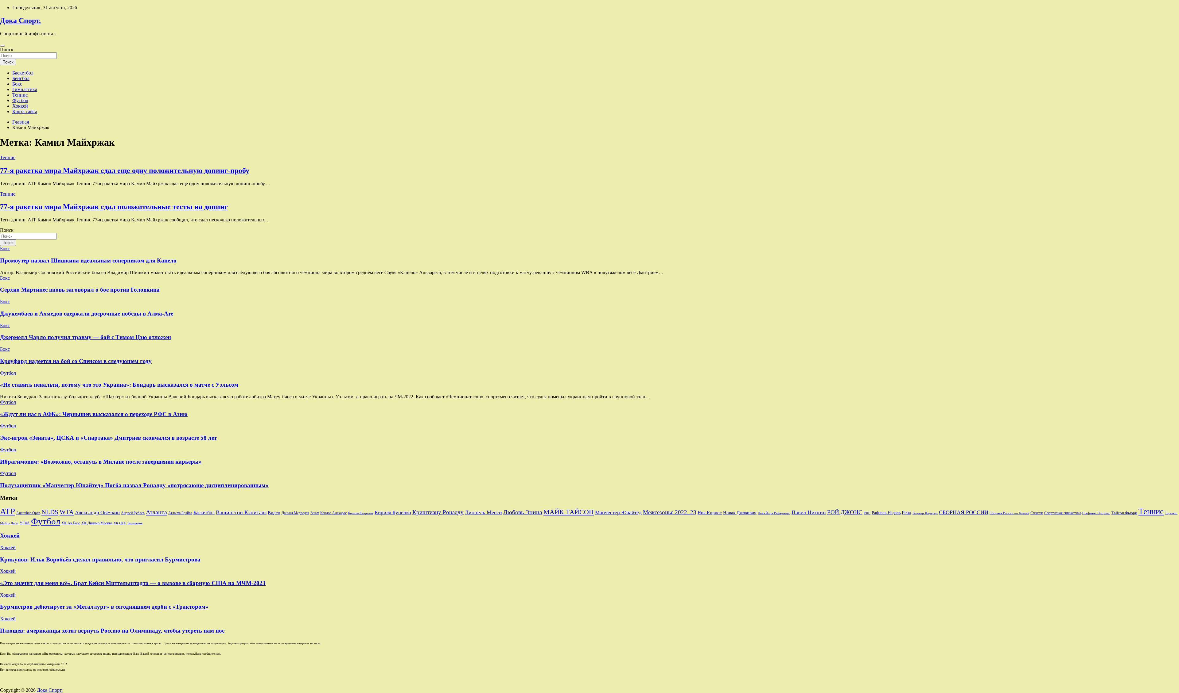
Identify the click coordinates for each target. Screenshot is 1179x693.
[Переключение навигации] (2, 46)
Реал (906, 512)
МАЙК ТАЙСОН (568, 512)
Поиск (7, 49)
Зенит (314, 513)
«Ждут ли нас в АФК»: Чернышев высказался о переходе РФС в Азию (94, 414)
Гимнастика (24, 89)
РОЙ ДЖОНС (844, 512)
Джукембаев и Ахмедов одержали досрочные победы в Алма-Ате (86, 313)
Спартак (1036, 513)
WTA (67, 512)
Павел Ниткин (809, 512)
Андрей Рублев (133, 513)
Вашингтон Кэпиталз (241, 512)
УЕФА (25, 523)
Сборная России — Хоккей (1009, 513)
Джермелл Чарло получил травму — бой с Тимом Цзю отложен (85, 337)
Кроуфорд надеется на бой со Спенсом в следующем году (76, 361)
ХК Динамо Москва (96, 523)
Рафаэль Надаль (886, 512)
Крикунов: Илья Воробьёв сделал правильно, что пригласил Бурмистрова (100, 559)
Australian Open (28, 513)
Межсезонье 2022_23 (669, 512)
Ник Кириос (710, 512)
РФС (867, 513)
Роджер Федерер (925, 513)
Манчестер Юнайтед (618, 512)
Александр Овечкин (97, 512)
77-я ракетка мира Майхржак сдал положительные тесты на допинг (114, 207)
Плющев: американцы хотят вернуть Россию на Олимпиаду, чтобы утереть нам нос (112, 630)
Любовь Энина (522, 512)
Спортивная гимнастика (1062, 513)
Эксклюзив (134, 523)
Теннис (20, 95)
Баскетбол (22, 72)
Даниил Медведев (295, 513)
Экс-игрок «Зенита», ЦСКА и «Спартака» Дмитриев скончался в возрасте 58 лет (108, 438)
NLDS (49, 512)
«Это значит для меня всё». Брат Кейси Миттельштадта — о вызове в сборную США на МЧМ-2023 (133, 583)
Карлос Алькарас (333, 513)
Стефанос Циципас (1096, 513)
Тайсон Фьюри (1124, 513)
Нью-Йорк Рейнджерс (774, 513)
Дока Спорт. (20, 21)
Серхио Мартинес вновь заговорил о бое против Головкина (80, 289)
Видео (274, 512)
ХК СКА (120, 523)
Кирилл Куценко (393, 512)
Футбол (20, 100)
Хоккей (20, 106)
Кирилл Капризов (360, 513)
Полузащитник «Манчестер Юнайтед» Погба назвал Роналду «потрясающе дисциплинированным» (134, 485)
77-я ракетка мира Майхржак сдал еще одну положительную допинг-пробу (124, 170)
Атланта (156, 512)
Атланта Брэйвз (180, 513)
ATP (7, 511)
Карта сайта (24, 111)
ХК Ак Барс (70, 523)
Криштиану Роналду (438, 512)
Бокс (17, 83)
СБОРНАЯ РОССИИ (963, 512)
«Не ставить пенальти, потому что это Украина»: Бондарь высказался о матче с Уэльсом (119, 384)
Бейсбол (20, 78)
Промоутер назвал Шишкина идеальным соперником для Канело (88, 260)
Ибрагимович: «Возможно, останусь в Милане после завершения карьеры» (101, 461)
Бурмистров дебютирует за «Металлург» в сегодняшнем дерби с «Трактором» (104, 606)
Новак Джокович (740, 512)
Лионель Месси (483, 512)
